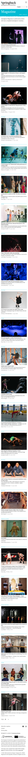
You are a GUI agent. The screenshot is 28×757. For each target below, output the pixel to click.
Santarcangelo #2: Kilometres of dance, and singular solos (13, 74)
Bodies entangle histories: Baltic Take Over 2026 (12, 509)
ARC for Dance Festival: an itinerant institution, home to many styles (13, 480)
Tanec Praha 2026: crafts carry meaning (10, 253)
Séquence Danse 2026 (6, 711)
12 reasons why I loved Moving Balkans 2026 (11, 136)
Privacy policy (4, 730)
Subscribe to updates (5, 726)
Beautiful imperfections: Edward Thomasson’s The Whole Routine (13, 224)
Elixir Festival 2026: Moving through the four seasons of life (14, 625)
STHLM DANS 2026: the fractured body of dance (12, 281)
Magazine (8, 12)
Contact (3, 728)
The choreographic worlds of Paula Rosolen (11, 337)
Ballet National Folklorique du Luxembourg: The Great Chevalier (14, 654)
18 (5, 719)
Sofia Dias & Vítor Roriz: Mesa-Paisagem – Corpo (12, 596)
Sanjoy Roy (20, 750)
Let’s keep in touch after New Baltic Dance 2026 (12, 309)
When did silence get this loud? (8, 44)
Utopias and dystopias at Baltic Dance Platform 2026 (13, 566)
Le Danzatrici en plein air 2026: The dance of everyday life (13, 194)
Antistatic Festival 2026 (6, 394)
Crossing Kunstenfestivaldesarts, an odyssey (11, 422)
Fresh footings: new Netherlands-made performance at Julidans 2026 (13, 165)
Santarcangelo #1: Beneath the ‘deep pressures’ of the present (13, 106)
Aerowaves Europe (16, 733)
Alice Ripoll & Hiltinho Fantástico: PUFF (10, 450)
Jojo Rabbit (3, 538)
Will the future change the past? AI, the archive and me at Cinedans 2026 (14, 683)
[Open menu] (26, 2)
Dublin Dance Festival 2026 (7, 366)
